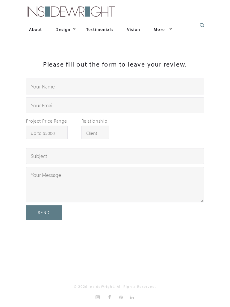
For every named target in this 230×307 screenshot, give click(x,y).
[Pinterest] (121, 297)
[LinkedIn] (132, 297)
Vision (133, 29)
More (159, 29)
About (35, 29)
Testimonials (99, 29)
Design (62, 29)
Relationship (94, 121)
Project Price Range (46, 121)
